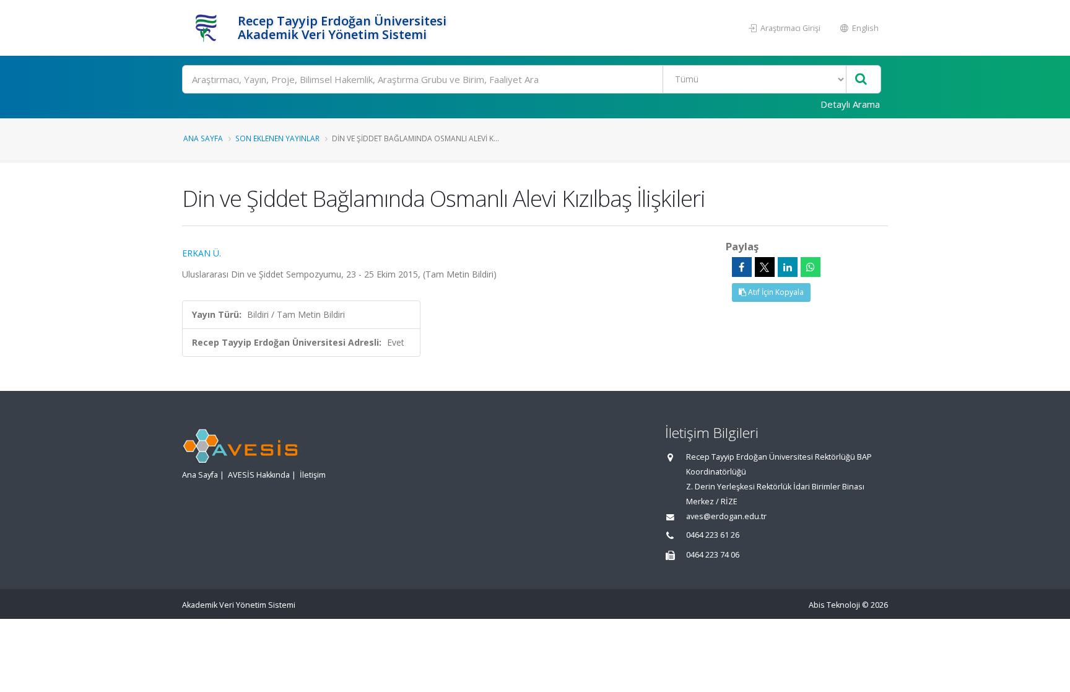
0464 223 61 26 (712, 535)
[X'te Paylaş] (765, 267)
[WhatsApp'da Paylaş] (810, 267)
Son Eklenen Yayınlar (277, 138)
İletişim (313, 475)
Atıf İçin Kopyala (775, 292)
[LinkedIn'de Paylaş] (788, 267)
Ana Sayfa (203, 138)
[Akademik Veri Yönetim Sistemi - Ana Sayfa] (208, 28)
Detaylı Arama (850, 104)
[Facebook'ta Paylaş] (742, 267)
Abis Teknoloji (834, 605)
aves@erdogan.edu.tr (726, 516)
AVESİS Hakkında (259, 475)
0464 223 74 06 (712, 555)
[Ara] (861, 80)
